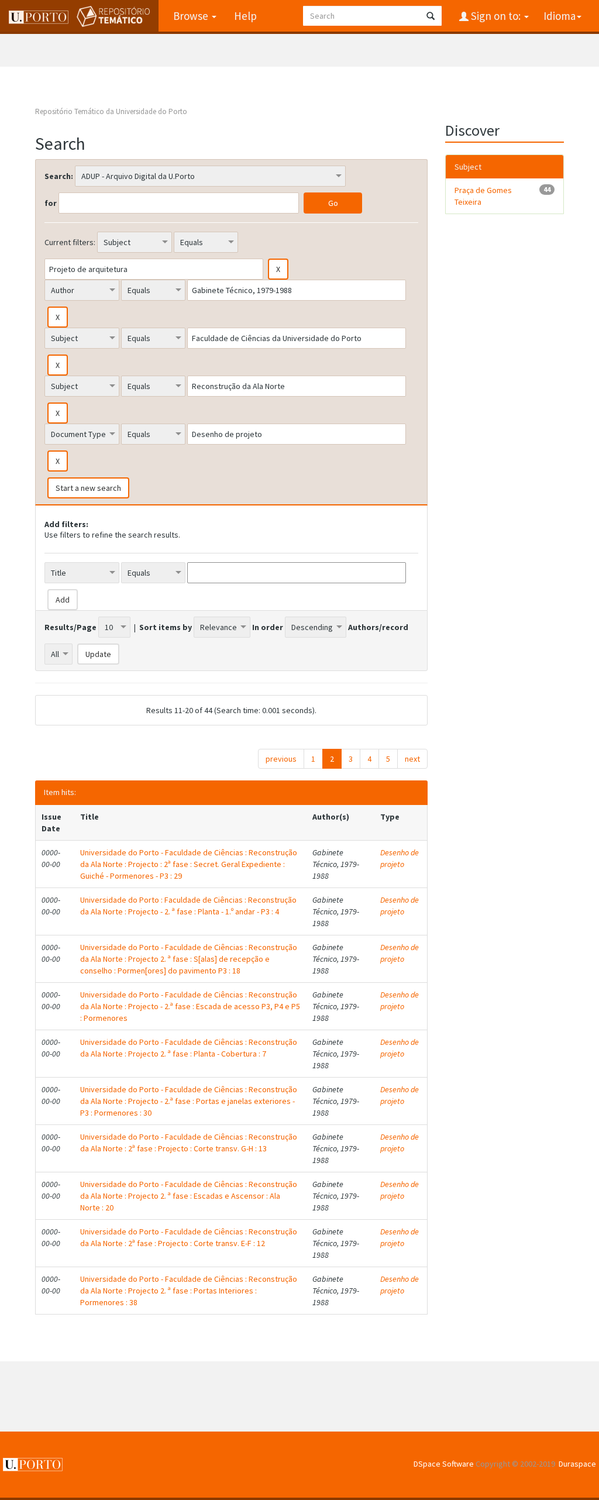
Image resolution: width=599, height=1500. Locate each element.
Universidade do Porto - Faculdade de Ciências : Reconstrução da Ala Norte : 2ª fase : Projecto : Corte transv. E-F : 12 (188, 1237)
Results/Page (70, 627)
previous (281, 759)
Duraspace (577, 1463)
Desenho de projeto (399, 858)
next (412, 759)
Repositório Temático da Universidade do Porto (111, 111)
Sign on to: (496, 16)
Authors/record (378, 627)
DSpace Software (444, 1463)
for (50, 203)
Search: (58, 176)
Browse (192, 16)
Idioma (559, 16)
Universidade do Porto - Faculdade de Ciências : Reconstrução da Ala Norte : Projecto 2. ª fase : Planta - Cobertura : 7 (188, 1048)
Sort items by (165, 627)
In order (267, 627)
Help (245, 16)
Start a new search (88, 488)
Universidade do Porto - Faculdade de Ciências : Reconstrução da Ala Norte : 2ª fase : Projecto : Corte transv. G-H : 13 (188, 1142)
